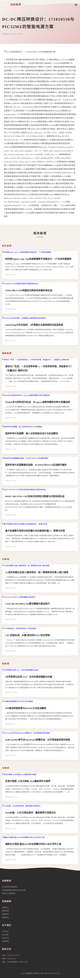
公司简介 (5, 931)
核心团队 (5, 935)
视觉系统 (5, 914)
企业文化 (5, 938)
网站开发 (5, 911)
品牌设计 (5, 907)
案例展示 (5, 917)
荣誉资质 (5, 941)
